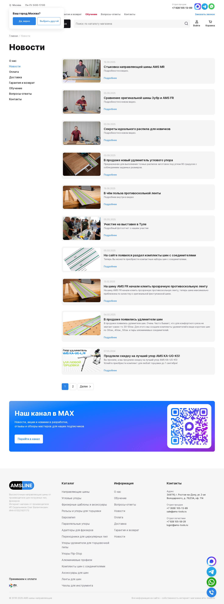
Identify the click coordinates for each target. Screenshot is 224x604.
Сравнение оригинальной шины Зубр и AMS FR (139, 98)
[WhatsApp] (211, 6)
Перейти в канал (29, 439)
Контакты (129, 14)
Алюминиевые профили (77, 560)
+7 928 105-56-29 (176, 521)
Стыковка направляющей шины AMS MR (134, 67)
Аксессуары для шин (75, 572)
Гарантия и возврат (71, 14)
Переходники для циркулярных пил (85, 536)
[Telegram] (204, 6)
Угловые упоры (71, 498)
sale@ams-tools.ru (177, 511)
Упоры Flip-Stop (72, 553)
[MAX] (197, 6)
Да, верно (24, 21)
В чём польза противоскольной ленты (132, 193)
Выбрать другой (49, 21)
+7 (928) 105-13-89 (177, 508)
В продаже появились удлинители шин (133, 319)
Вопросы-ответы (111, 14)
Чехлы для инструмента (77, 585)
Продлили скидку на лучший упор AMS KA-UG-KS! (142, 356)
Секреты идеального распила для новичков (137, 129)
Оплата (14, 71)
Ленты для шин (71, 579)
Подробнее (110, 78)
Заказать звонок (205, 14)
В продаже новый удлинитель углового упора (138, 160)
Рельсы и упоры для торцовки (81, 511)
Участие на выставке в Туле (125, 224)
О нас (12, 60)
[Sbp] (14, 585)
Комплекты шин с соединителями (83, 566)
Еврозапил (68, 517)
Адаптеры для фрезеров (77, 530)
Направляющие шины (75, 491)
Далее (84, 386)
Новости (14, 66)
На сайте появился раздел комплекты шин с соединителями (150, 255)
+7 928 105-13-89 (182, 7)
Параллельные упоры (76, 523)
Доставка (15, 77)
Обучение (91, 14)
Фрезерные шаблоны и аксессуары (84, 504)
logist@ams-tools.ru (177, 525)
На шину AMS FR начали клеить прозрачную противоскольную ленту (156, 286)
